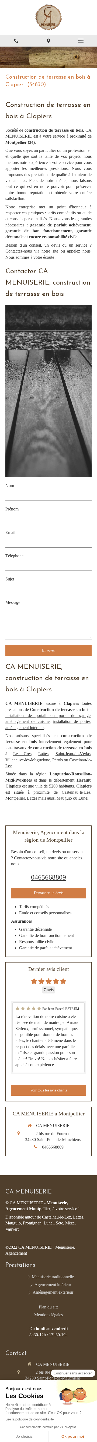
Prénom (12, 509)
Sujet (9, 579)
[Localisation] (48, 41)
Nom (9, 485)
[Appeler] (16, 41)
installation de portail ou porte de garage (48, 715)
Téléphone (14, 556)
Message (12, 602)
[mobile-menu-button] (81, 40)
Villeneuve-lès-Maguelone (27, 760)
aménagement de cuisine (27, 721)
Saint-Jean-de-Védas (73, 753)
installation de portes (72, 721)
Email (10, 532)
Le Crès (22, 753)
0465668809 (48, 877)
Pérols (57, 760)
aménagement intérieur (24, 727)
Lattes (43, 753)
